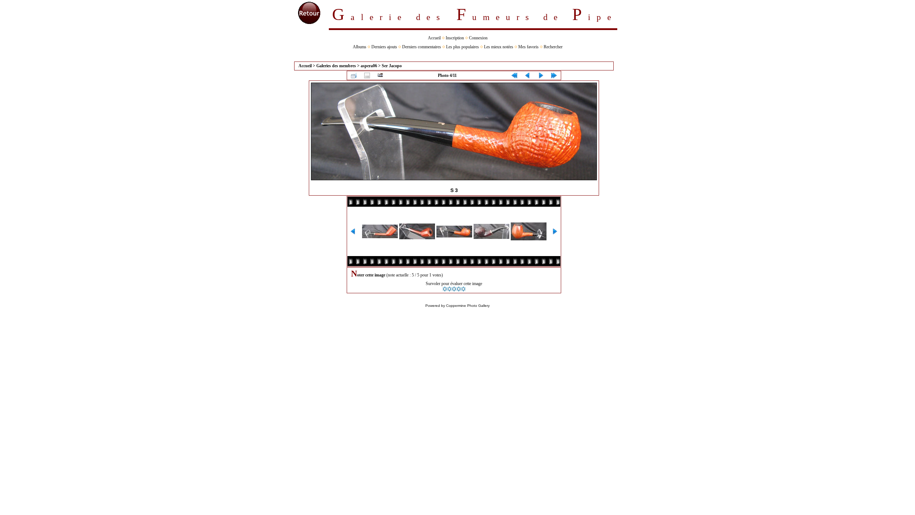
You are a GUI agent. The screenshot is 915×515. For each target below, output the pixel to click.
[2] (449, 288)
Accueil (434, 37)
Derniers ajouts (384, 46)
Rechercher (553, 46)
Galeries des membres (336, 65)
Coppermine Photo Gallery (468, 306)
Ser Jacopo (392, 65)
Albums (359, 46)
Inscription (455, 37)
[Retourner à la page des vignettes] (353, 75)
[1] (444, 288)
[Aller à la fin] (554, 75)
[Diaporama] (380, 75)
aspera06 (369, 65)
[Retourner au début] (514, 75)
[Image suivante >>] (540, 75)
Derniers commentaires (421, 46)
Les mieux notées (498, 46)
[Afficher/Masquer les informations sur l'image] (367, 75)
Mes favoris (528, 46)
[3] (454, 288)
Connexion (478, 37)
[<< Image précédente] (527, 75)
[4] (458, 288)
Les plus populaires (462, 46)
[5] (463, 288)
